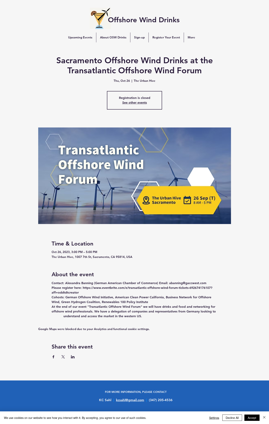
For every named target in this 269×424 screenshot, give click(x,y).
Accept (252, 418)
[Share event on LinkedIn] (73, 356)
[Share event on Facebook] (53, 356)
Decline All (232, 418)
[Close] (264, 418)
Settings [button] (214, 418)
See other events (134, 102)
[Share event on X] (63, 356)
